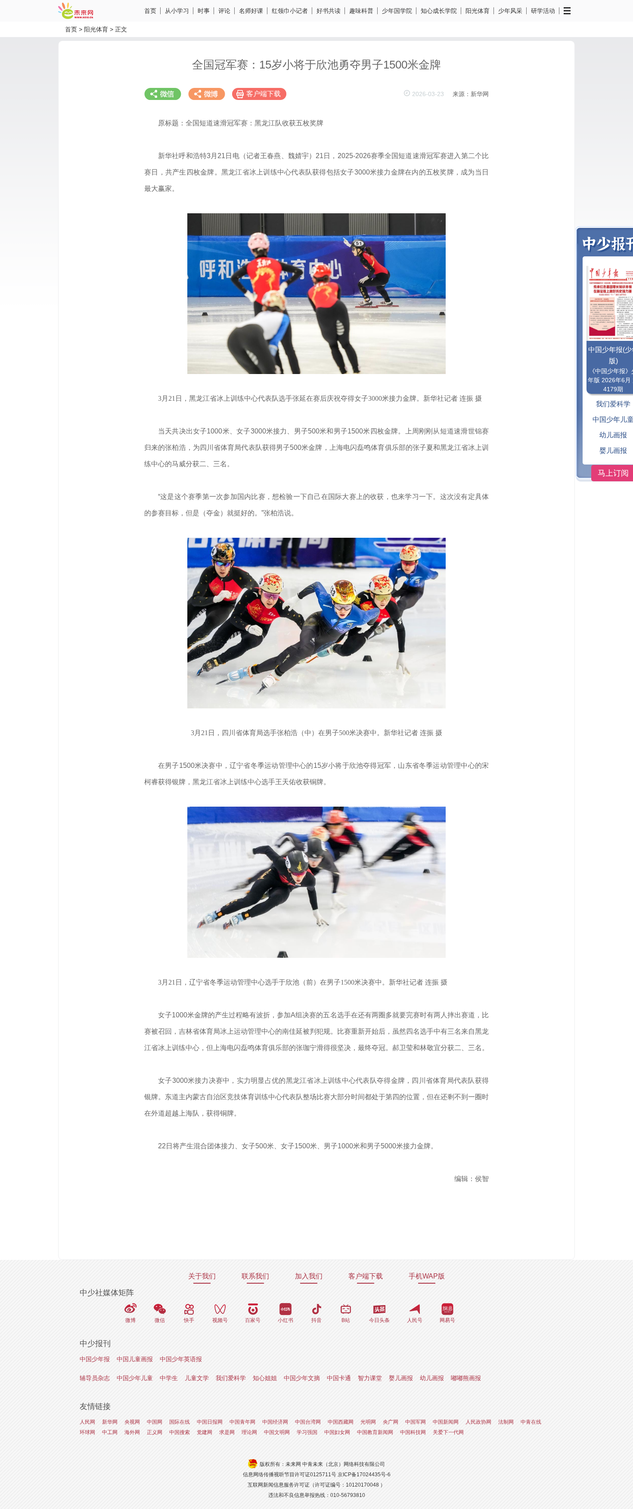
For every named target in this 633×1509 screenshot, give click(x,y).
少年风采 (510, 10)
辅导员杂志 (95, 1378)
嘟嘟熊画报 (466, 1378)
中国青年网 (242, 1422)
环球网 (87, 1432)
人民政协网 (478, 1422)
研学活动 (543, 10)
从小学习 (177, 10)
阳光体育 (477, 10)
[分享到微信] (162, 94)
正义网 (154, 1432)
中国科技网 (413, 1432)
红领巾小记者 (290, 10)
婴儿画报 (401, 1378)
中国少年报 (95, 1359)
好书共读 (328, 10)
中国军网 (415, 1422)
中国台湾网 (308, 1422)
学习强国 (307, 1432)
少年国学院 (397, 10)
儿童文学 (197, 1378)
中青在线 (531, 1422)
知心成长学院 (439, 10)
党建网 (204, 1432)
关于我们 (202, 1276)
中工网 (110, 1432)
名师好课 (251, 10)
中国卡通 (339, 1378)
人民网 (87, 1422)
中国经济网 (275, 1422)
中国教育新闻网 (375, 1432)
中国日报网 (210, 1422)
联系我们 (255, 1276)
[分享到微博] (206, 94)
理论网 (249, 1432)
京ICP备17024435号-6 (364, 1475)
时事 (204, 10)
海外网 (132, 1432)
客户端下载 (263, 93)
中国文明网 (277, 1432)
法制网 (506, 1422)
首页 (150, 10)
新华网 (110, 1422)
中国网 (154, 1422)
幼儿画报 (432, 1378)
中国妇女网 (337, 1432)
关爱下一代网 (448, 1432)
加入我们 (309, 1276)
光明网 (368, 1422)
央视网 (132, 1422)
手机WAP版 (427, 1276)
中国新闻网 (446, 1422)
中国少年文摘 (302, 1378)
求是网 (227, 1432)
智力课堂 (370, 1378)
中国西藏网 (341, 1422)
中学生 (169, 1378)
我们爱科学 (231, 1378)
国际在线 (179, 1422)
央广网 (390, 1422)
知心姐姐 (265, 1378)
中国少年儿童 (135, 1378)
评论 (224, 10)
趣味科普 (361, 10)
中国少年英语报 (181, 1359)
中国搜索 (179, 1432)
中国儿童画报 (135, 1359)
